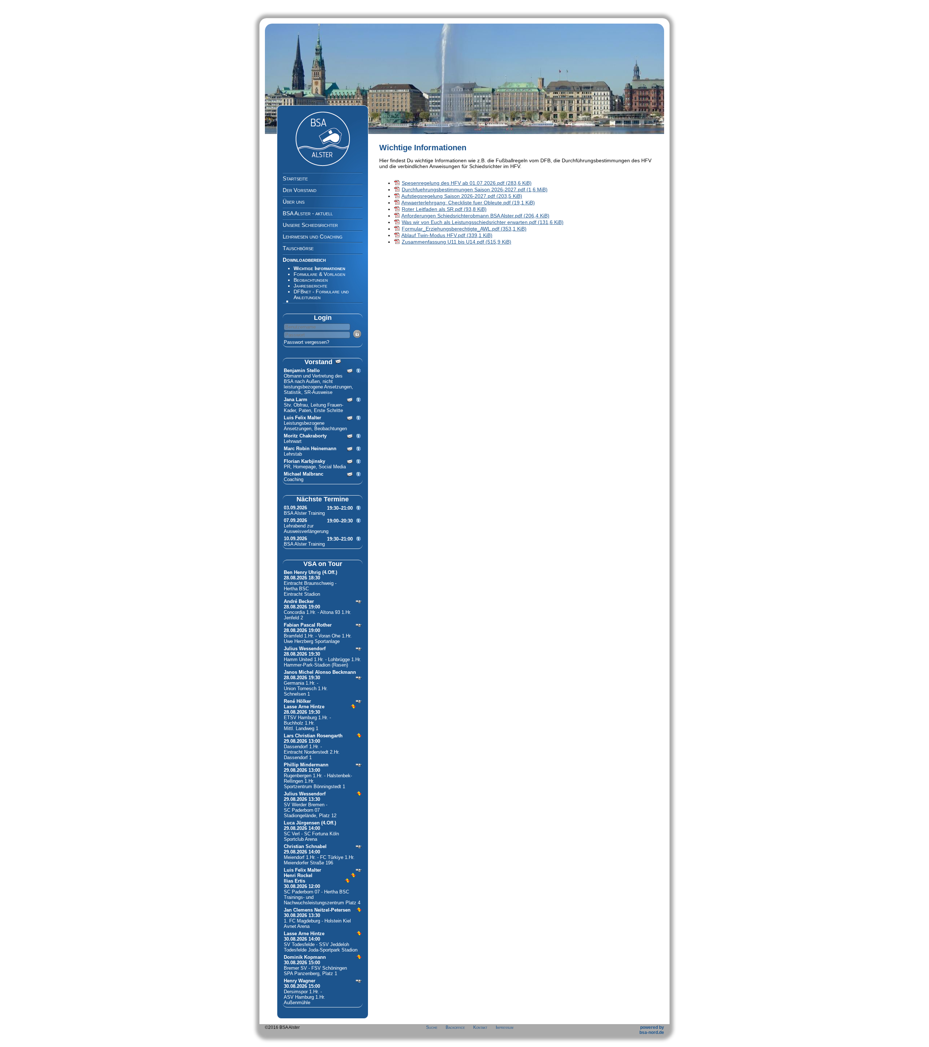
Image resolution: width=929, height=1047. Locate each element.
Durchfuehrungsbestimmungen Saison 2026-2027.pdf (475, 189)
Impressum (504, 1027)
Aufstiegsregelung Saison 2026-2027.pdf (461, 196)
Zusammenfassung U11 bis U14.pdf (456, 242)
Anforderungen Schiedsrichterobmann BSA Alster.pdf (475, 216)
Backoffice (455, 1027)
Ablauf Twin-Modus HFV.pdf (446, 235)
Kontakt (480, 1027)
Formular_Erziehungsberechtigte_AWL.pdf (464, 229)
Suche (431, 1027)
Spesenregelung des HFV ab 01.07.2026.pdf (467, 183)
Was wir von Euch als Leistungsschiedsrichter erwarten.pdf (483, 222)
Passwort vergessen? (306, 342)
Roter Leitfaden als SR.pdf (444, 209)
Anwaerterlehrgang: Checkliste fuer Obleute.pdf (468, 202)
